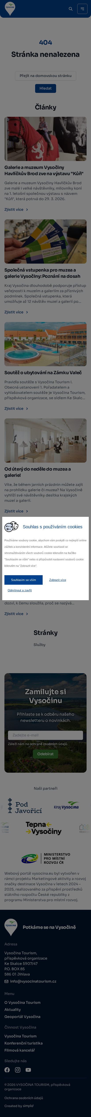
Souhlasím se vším (23, 580)
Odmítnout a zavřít (20, 590)
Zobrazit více (57, 580)
